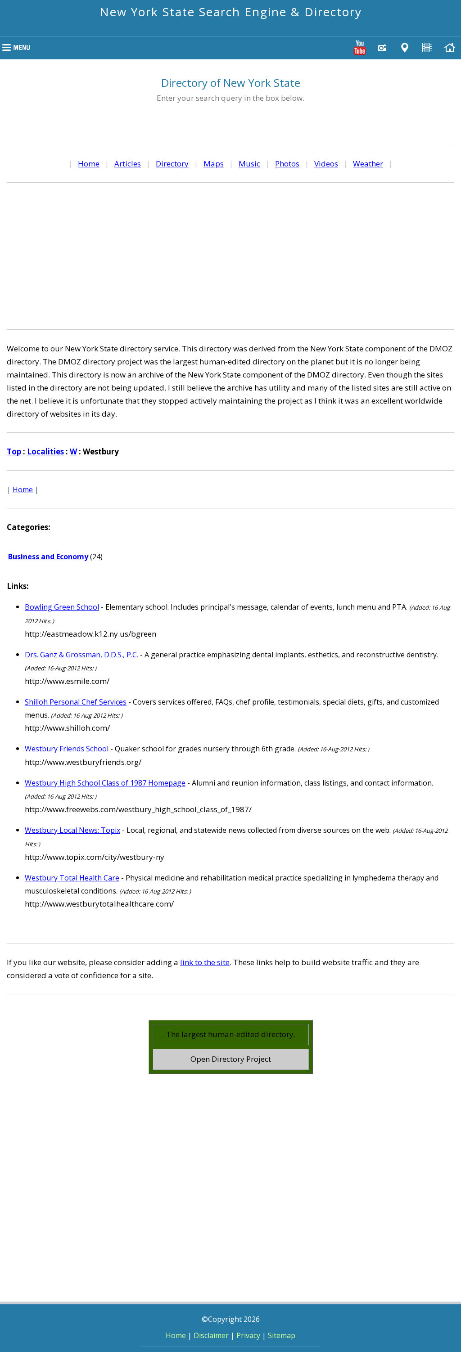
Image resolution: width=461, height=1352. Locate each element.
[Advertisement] (230, 255)
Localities (45, 451)
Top (14, 451)
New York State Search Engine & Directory (230, 12)
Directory (172, 163)
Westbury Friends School (66, 749)
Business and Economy (48, 556)
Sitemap (281, 1335)
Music (249, 163)
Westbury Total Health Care (72, 878)
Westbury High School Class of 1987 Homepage (105, 783)
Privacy (248, 1335)
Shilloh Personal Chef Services (76, 702)
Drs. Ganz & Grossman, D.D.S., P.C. (81, 655)
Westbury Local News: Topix (72, 830)
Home (88, 163)
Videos (326, 163)
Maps (213, 163)
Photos (287, 163)
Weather (368, 163)
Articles (127, 163)
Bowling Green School (62, 607)
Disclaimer (211, 1335)
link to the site (205, 962)
